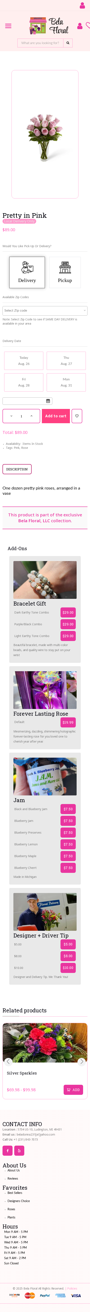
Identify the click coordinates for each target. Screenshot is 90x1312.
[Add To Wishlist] (77, 416)
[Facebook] (8, 1151)
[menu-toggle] (8, 26)
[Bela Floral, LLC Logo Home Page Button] (49, 25)
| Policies (71, 1288)
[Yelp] (19, 1151)
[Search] (68, 43)
